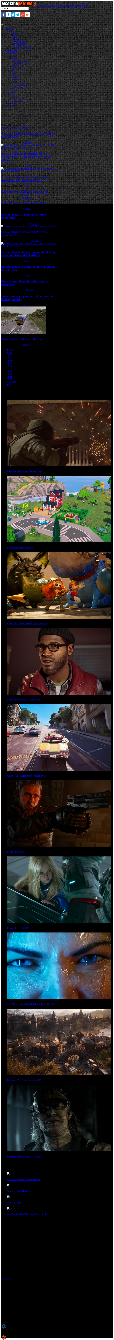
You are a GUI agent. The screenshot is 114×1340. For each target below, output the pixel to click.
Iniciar (10, 350)
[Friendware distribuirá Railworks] (23, 333)
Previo (10, 352)
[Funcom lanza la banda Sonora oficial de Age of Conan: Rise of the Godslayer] (29, 246)
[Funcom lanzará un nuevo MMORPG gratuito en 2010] (28, 226)
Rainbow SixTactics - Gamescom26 (24, 471)
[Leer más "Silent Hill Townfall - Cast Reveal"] (59, 694)
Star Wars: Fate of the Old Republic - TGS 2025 (31, 1004)
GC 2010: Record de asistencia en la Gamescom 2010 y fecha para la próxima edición (26, 157)
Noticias (11, 29)
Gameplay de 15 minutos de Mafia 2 (23, 203)
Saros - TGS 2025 (16, 852)
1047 (9, 358)
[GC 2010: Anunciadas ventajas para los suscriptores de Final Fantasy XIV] (29, 171)
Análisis (11, 53)
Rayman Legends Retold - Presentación (27, 623)
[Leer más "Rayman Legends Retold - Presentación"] (59, 618)
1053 (9, 374)
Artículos (11, 90)
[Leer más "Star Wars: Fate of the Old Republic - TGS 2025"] (59, 998)
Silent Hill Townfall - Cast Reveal (23, 699)
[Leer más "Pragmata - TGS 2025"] (59, 922)
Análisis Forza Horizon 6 (19, 1191)
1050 (9, 366)
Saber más (6, 1279)
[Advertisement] (55, 116)
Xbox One (18, 39)
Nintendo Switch (21, 45)
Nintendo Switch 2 (22, 47)
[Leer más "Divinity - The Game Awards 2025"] (59, 1074)
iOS (15, 98)
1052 (9, 371)
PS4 (15, 34)
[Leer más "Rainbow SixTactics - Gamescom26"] (59, 465)
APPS (10, 93)
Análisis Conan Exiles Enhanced (23, 1179)
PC (14, 31)
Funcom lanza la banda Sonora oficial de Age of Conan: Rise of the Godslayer (29, 253)
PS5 (15, 37)
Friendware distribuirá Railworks (21, 339)
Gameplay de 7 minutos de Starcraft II (24, 191)
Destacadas (12, 50)
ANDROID (18, 101)
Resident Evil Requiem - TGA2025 (24, 1156)
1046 (9, 355)
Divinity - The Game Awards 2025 (24, 1080)
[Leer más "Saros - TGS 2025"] (59, 846)
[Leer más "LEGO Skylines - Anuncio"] (59, 541)
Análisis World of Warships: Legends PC (27, 1214)
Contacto (11, 106)
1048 (9, 360)
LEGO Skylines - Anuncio (20, 547)
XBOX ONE (19, 61)
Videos (10, 71)
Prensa (10, 103)
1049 (9, 363)
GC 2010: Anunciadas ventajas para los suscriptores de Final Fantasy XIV (25, 178)
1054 (9, 376)
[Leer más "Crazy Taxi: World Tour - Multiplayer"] (59, 770)
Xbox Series (19, 42)
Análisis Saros (14, 1202)
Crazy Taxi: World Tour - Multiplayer (26, 776)
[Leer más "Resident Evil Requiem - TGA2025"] (59, 1150)
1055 (9, 379)
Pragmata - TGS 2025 (18, 928)
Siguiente (11, 382)
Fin (8, 384)
